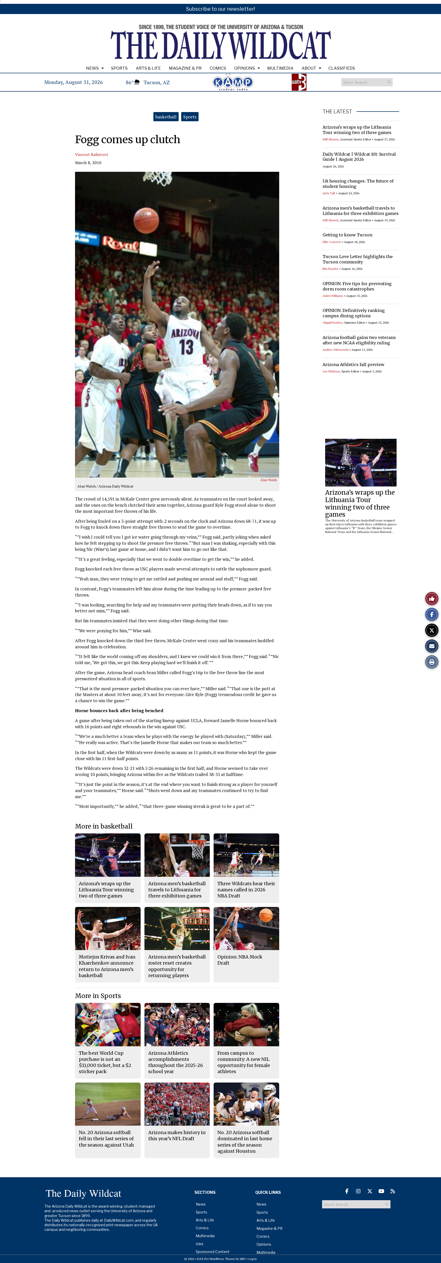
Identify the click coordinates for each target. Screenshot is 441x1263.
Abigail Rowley (332, 322)
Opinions (244, 68)
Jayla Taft (329, 193)
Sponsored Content (212, 1251)
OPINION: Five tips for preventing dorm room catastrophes (357, 286)
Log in (253, 1259)
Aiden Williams (333, 296)
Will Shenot (330, 139)
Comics (218, 68)
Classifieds (341, 68)
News (92, 68)
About (309, 68)
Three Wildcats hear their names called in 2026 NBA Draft (246, 890)
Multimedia (280, 68)
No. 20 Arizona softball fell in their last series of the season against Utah (106, 1139)
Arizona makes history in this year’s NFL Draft (177, 1135)
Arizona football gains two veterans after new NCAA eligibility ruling (359, 340)
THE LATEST (337, 111)
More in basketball (104, 826)
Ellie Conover (332, 242)
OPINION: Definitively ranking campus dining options (354, 313)
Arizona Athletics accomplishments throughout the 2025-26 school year (175, 1062)
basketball (166, 117)
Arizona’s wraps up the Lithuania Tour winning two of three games (357, 130)
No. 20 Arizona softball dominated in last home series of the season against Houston (244, 1142)
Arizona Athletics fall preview (353, 364)
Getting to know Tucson (347, 234)
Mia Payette (330, 269)
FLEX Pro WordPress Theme (216, 1259)
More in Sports (98, 996)
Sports (119, 68)
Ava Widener (331, 371)
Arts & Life (148, 68)
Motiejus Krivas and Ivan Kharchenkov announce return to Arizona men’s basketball (107, 966)
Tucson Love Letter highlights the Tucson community (358, 259)
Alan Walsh (268, 480)
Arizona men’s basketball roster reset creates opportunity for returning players (177, 966)
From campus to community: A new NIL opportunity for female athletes (243, 1062)
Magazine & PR (185, 68)
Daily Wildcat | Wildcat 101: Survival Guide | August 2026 (359, 157)
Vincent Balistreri (91, 154)
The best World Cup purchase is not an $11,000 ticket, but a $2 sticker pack (105, 1062)
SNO (243, 1259)
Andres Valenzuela (336, 349)
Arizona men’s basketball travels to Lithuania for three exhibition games (361, 210)
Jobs (199, 1244)
